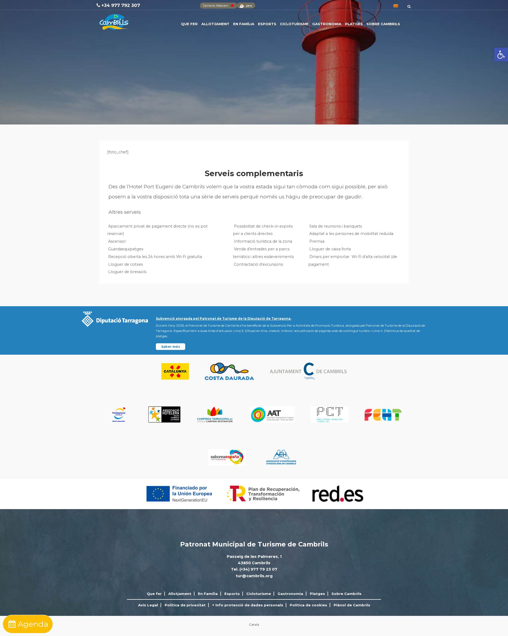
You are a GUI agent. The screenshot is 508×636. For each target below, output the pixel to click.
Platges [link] (354, 24)
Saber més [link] (170, 347)
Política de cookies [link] (308, 605)
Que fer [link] (189, 24)
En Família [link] (243, 24)
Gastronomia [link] (326, 24)
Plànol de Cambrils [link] (352, 605)
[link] (501, 54)
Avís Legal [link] (148, 605)
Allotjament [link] (215, 24)
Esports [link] (267, 24)
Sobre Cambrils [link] (383, 24)
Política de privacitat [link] (185, 605)
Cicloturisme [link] (294, 24)
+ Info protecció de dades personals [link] (247, 605)
